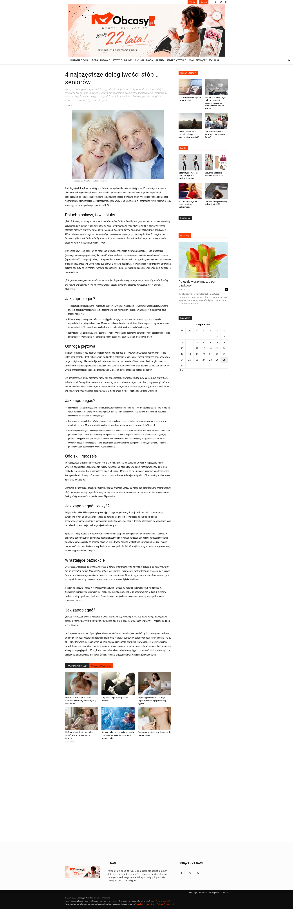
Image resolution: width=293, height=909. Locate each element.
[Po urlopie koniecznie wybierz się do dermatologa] (154, 718)
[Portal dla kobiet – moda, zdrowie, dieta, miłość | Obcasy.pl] (146, 30)
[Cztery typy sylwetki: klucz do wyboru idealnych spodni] (190, 162)
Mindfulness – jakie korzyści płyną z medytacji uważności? (189, 134)
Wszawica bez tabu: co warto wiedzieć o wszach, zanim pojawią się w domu (80, 700)
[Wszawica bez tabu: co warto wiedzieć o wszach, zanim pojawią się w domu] (81, 683)
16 (224, 348)
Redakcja (193, 892)
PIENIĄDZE (201, 60)
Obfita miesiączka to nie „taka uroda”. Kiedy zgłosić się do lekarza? (78, 735)
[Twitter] (225, 2)
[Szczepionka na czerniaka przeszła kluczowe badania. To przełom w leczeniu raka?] (118, 718)
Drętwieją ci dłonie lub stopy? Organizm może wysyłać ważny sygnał (152, 700)
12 (197, 348)
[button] (289, 60)
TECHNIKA (214, 60)
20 (204, 354)
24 (182, 359)
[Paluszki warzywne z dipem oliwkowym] (203, 260)
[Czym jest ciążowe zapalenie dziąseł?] (118, 683)
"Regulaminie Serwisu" (144, 904)
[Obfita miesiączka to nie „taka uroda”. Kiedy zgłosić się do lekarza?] (81, 718)
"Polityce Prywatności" (165, 904)
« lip (181, 370)
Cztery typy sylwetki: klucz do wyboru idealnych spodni (188, 175)
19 (197, 354)
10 (182, 348)
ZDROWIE (105, 60)
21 (210, 354)
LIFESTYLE (117, 60)
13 (204, 348)
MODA (149, 60)
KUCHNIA (139, 60)
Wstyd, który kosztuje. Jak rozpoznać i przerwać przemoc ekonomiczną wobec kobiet (215, 103)
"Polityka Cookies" (162, 901)
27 (204, 359)
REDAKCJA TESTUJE (176, 60)
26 (197, 359)
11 (189, 348)
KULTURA (160, 60)
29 (217, 359)
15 (217, 348)
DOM (191, 60)
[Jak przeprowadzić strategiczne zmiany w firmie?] (216, 121)
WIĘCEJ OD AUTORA (101, 666)
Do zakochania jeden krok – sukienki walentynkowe (188, 204)
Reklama (203, 892)
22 (217, 354)
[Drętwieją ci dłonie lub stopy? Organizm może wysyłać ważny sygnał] (154, 683)
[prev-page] (67, 743)
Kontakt (225, 892)
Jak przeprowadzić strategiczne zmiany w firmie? (215, 134)
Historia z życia (79, 60)
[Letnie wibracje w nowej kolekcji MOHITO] (216, 191)
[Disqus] (118, 794)
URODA (94, 60)
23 (224, 354)
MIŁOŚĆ (128, 60)
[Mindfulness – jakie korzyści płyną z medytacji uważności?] (190, 121)
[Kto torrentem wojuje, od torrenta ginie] (190, 87)
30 (224, 359)
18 (189, 354)
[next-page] (72, 743)
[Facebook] (215, 2)
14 (210, 348)
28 (210, 359)
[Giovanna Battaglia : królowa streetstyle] (216, 162)
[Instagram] (220, 2)
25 (189, 359)
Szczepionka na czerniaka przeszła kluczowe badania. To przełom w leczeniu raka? (117, 735)
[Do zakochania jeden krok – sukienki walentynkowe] (190, 191)
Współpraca (214, 892)
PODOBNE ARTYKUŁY (77, 666)
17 (182, 354)
